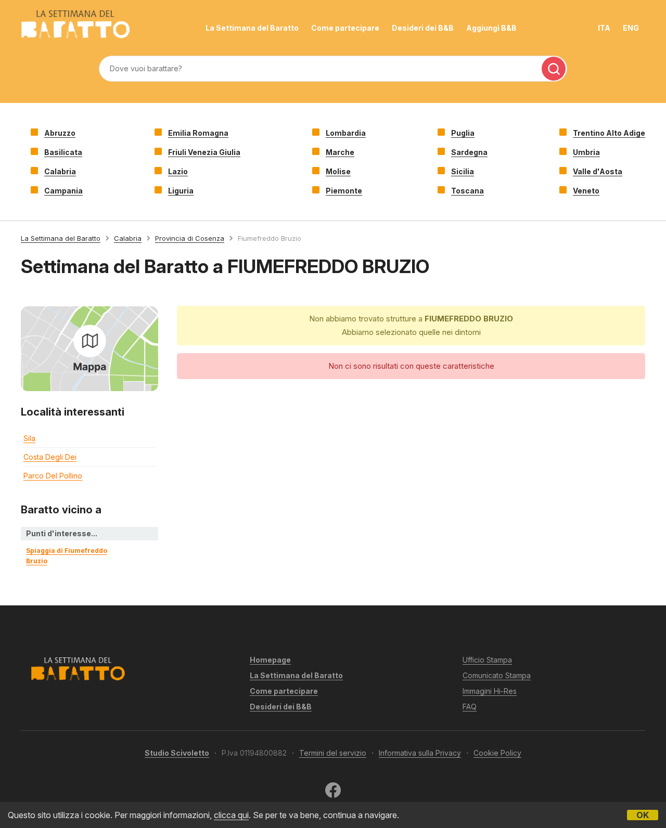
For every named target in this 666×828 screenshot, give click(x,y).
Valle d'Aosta (597, 171)
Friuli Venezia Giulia (204, 152)
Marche (340, 152)
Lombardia (346, 132)
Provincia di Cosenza (189, 238)
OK (642, 815)
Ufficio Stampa (487, 659)
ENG (631, 27)
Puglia (463, 132)
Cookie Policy (497, 752)
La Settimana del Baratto (252, 27)
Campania (63, 190)
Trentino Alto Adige (609, 132)
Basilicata (63, 152)
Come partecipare (345, 27)
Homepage (270, 659)
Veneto (586, 190)
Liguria (181, 190)
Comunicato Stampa (497, 675)
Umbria (586, 152)
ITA (604, 27)
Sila (29, 438)
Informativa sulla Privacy (420, 752)
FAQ (470, 706)
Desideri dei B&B (423, 27)
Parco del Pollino (52, 475)
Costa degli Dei (49, 456)
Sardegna (469, 152)
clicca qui (231, 815)
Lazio (178, 171)
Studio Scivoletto (177, 752)
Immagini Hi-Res (490, 691)
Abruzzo (59, 132)
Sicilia (462, 171)
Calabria (60, 171)
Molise (338, 171)
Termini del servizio (332, 752)
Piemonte (344, 190)
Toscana (467, 190)
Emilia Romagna (198, 132)
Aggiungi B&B (491, 27)
